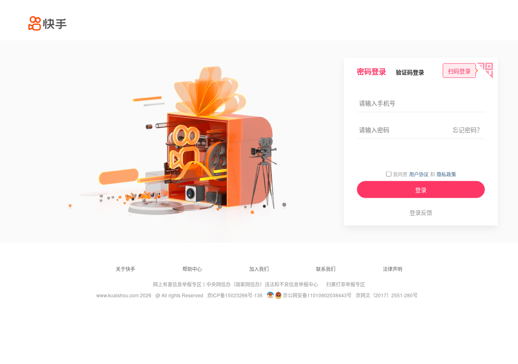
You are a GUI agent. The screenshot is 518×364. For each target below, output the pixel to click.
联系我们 (325, 268)
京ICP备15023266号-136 (235, 295)
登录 (421, 190)
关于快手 (125, 268)
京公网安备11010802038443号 (317, 295)
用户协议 (419, 173)
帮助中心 (192, 268)
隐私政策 (446, 173)
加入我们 (259, 268)
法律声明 (392, 268)
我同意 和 (424, 174)
